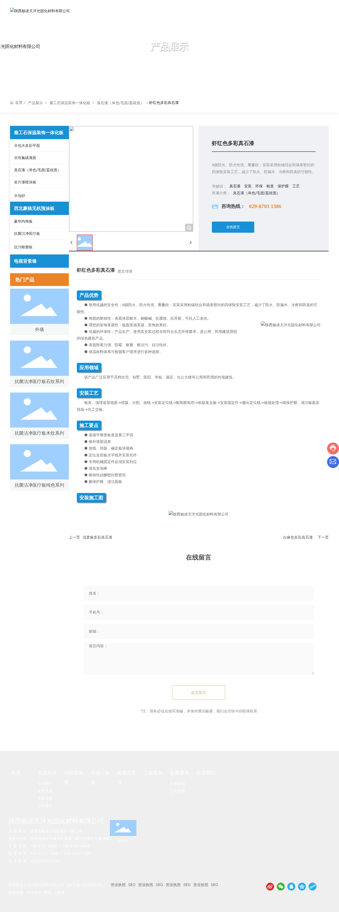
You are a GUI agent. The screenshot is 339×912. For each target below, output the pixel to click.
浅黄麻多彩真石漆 (97, 537)
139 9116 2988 (43, 846)
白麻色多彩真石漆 (298, 537)
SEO (132, 884)
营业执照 (118, 884)
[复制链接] (312, 887)
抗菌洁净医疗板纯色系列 (39, 485)
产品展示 (35, 102)
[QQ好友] (291, 887)
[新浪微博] (270, 887)
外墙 (39, 329)
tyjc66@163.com (45, 860)
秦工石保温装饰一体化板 (70, 102)
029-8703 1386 (265, 206)
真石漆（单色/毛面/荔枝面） (120, 102)
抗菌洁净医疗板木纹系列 (39, 433)
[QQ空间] (302, 887)
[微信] (281, 887)
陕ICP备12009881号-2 (86, 885)
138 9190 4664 (76, 846)
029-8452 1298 (77, 853)
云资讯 (59, 892)
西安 (47, 892)
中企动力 (34, 892)
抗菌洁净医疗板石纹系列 (39, 381)
